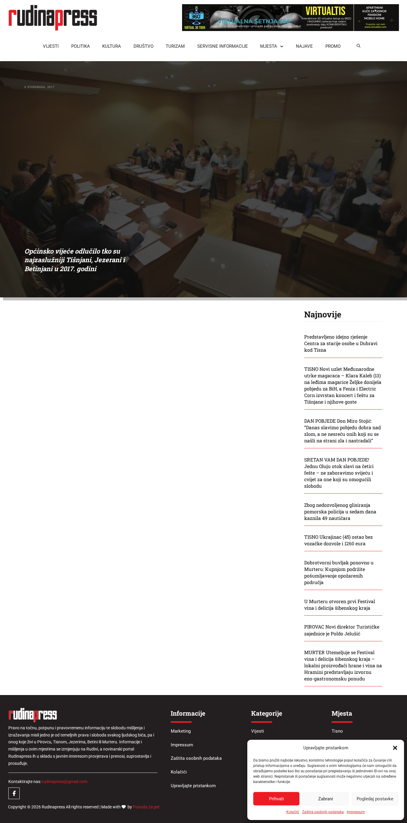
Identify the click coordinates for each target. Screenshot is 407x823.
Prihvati (276, 799)
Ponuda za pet (146, 807)
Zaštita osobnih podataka (323, 812)
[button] (395, 748)
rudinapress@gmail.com (64, 781)
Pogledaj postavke (375, 799)
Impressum (356, 812)
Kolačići (292, 812)
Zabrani (325, 799)
